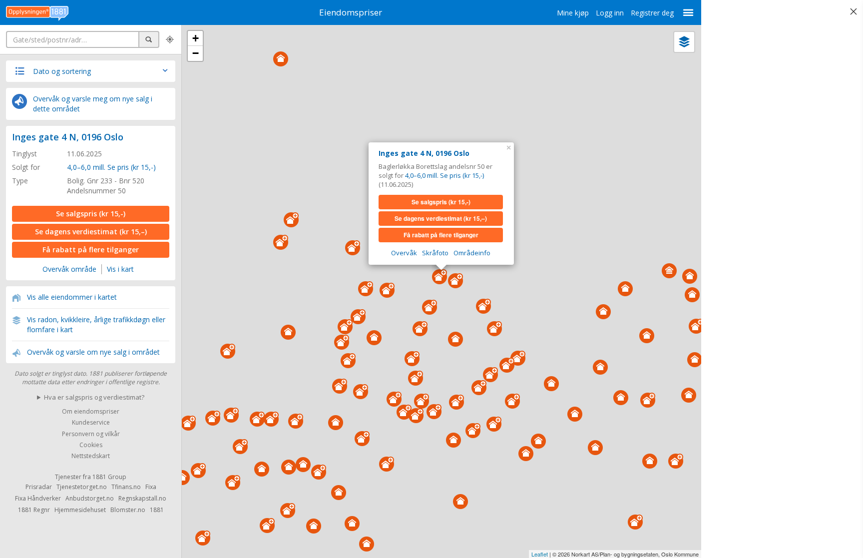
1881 (157, 510)
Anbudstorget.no (89, 498)
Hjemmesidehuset (80, 510)
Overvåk (404, 252)
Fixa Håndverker (38, 498)
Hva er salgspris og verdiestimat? (94, 397)
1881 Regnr (34, 510)
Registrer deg (652, 12)
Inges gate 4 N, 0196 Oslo (67, 137)
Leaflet (539, 554)
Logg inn (610, 12)
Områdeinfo (471, 252)
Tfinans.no (126, 487)
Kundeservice (91, 423)
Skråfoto (435, 252)
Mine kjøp (573, 12)
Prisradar (38, 487)
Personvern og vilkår (91, 434)
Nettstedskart (90, 456)
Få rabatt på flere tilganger (90, 249)
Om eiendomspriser (90, 411)
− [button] (195, 53)
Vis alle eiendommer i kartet (72, 297)
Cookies (90, 445)
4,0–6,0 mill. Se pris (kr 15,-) (111, 167)
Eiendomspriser (350, 12)
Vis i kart (120, 269)
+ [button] (195, 38)
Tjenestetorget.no (81, 487)
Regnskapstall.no (142, 498)
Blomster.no (127, 510)
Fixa (150, 487)
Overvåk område (69, 269)
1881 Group (109, 477)
